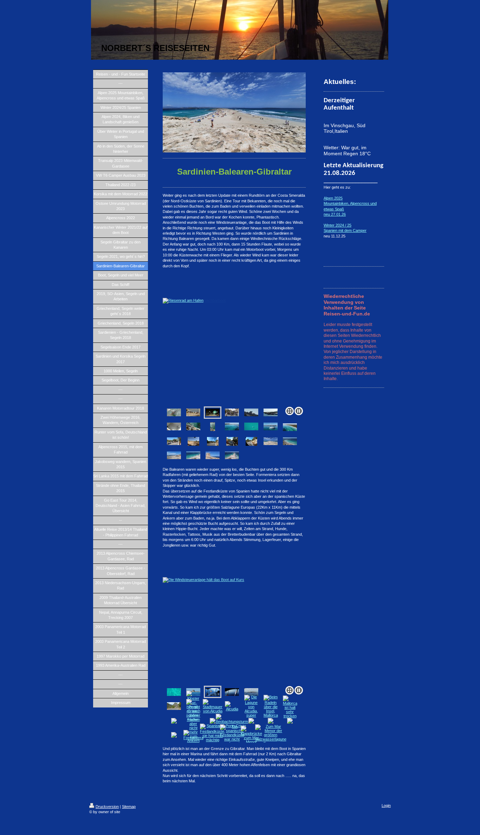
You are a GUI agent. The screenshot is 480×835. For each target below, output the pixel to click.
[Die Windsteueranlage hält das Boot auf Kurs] (234, 630)
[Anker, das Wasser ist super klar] (174, 692)
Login (386, 805)
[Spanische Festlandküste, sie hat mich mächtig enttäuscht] (212, 735)
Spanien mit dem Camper (345, 230)
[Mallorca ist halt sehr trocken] (290, 707)
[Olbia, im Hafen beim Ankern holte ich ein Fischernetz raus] (174, 412)
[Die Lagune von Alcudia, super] (251, 706)
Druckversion (107, 806)
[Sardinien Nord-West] (232, 426)
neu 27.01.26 (335, 214)
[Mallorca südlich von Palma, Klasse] (290, 427)
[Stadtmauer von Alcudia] (212, 706)
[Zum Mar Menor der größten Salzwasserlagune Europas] (270, 734)
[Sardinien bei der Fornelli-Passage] (251, 426)
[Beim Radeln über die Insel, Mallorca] (271, 706)
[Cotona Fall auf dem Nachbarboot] (193, 412)
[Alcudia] (232, 706)
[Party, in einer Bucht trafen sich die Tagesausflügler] (271, 412)
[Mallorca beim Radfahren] (174, 441)
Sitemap (129, 806)
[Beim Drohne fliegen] (271, 426)
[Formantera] (290, 441)
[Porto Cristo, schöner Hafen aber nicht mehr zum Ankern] (193, 721)
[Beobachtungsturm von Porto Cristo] (232, 721)
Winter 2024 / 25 (337, 225)
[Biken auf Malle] (193, 441)
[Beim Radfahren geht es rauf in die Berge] (174, 706)
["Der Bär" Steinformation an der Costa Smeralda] (251, 412)
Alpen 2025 (333, 198)
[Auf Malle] (213, 441)
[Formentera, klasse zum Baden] (232, 455)
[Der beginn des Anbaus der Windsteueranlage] (193, 426)
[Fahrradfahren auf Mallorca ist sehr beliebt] (251, 441)
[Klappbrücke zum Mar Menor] (251, 735)
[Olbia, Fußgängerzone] (232, 412)
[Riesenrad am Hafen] (234, 351)
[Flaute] (232, 692)
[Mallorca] (232, 441)
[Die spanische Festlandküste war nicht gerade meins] (232, 734)
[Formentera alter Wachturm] (213, 455)
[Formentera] (174, 455)
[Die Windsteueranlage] (212, 426)
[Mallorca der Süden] (251, 692)
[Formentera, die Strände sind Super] (271, 441)
